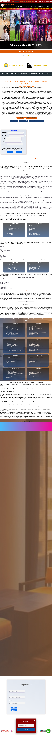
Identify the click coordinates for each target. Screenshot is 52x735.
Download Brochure (31, 117)
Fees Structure (14, 120)
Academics (26, 6)
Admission (33, 6)
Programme (42, 3)
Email (3, 141)
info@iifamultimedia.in (11, 295)
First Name (4, 132)
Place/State (4, 144)
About (17, 3)
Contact (47, 6)
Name (11, 689)
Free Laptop (23, 120)
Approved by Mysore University (36, 120)
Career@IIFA (40, 6)
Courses (22, 3)
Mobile (3, 138)
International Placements (32, 3)
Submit (26, 729)
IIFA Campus (18, 6)
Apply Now (20, 117)
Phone (11, 695)
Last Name (4, 135)
